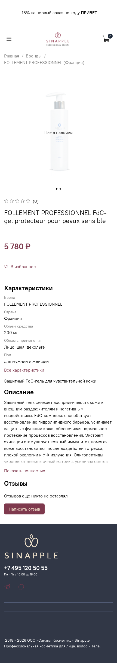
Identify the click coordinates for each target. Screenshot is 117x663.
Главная (11, 56)
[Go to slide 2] (60, 189)
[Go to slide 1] (56, 189)
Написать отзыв (24, 509)
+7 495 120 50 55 (26, 568)
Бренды (33, 56)
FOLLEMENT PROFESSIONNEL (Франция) (44, 62)
